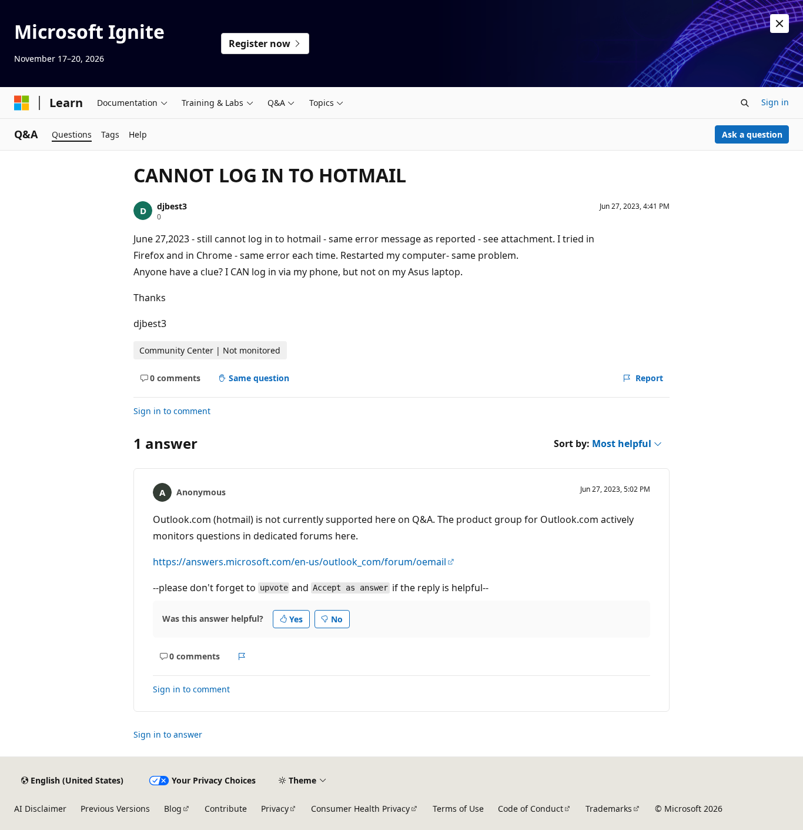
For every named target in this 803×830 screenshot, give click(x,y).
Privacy (275, 808)
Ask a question (752, 134)
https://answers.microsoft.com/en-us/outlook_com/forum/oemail (299, 561)
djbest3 (172, 206)
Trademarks (608, 808)
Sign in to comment (171, 410)
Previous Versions (115, 808)
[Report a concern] (242, 656)
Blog (173, 808)
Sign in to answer (167, 734)
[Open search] (745, 103)
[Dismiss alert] (779, 23)
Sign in (775, 102)
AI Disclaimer (40, 808)
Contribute (226, 808)
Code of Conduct (530, 808)
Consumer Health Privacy (360, 808)
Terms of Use (458, 808)
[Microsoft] (21, 103)
